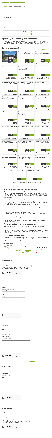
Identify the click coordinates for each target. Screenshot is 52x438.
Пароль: (4, 415)
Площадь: (5, 25)
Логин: (4, 412)
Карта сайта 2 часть (8, 251)
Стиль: (20, 25)
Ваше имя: (4, 287)
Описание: (5, 380)
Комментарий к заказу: (8, 340)
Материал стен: (22, 21)
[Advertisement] (26, 11)
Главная (5, 6)
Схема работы (7, 248)
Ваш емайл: (5, 291)
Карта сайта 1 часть (8, 249)
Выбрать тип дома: (8, 21)
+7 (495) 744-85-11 (41, 248)
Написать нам (39, 249)
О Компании (6, 247)
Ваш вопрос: (5, 298)
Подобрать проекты (26, 34)
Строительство (28, 250)
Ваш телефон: (5, 264)
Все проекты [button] (44, 49)
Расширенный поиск (26, 31)
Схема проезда (39, 250)
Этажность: (36, 21)
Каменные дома (19, 249)
